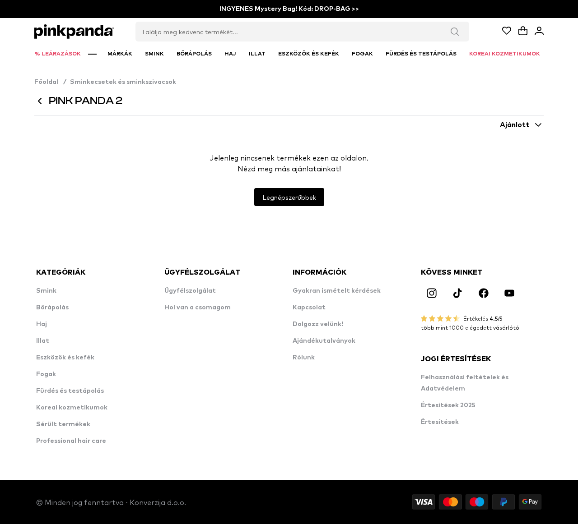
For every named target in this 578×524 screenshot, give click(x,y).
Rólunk (304, 357)
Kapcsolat (309, 307)
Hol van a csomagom (197, 307)
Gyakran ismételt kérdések (337, 291)
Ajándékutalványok (324, 341)
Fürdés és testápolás (70, 391)
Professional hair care (71, 441)
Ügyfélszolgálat (190, 291)
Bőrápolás (52, 307)
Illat (42, 341)
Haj (41, 324)
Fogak (46, 374)
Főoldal (50, 82)
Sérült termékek (63, 424)
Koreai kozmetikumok (71, 407)
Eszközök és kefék (65, 357)
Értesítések (440, 422)
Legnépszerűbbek (289, 197)
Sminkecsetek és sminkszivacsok (123, 82)
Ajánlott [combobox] (514, 125)
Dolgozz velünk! (318, 324)
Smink (46, 291)
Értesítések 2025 (448, 405)
